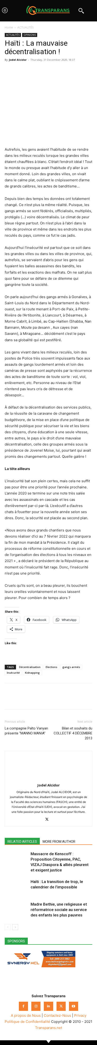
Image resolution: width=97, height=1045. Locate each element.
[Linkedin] (42, 70)
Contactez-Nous (57, 1015)
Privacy (80, 1015)
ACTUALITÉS (25, 27)
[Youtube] (73, 1006)
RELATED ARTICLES (22, 841)
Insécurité (13, 672)
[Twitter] (20, 70)
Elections (51, 667)
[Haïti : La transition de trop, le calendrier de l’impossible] (16, 887)
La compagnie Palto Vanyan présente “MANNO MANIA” (26, 730)
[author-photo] (48, 779)
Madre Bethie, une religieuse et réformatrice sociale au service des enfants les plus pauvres (59, 909)
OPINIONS (30, 34)
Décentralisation (29, 667)
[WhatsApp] (31, 70)
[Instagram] (35, 1006)
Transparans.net (48, 1027)
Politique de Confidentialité (27, 1021)
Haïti (12, 43)
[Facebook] (9, 70)
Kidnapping (32, 672)
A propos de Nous (26, 1015)
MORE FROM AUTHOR (59, 841)
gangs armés (71, 667)
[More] (53, 70)
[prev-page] (8, 927)
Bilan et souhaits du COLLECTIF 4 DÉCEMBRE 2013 (73, 733)
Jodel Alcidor (18, 59)
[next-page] (15, 927)
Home (9, 27)
